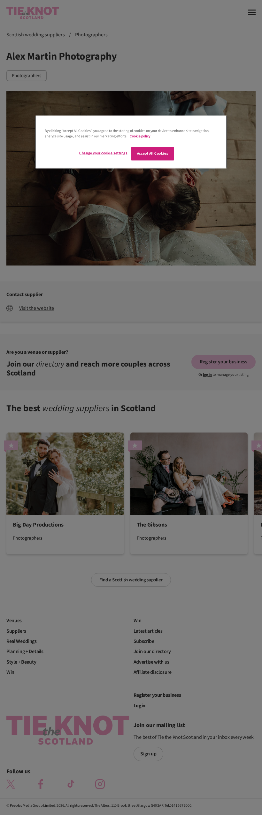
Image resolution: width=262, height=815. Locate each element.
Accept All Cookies (152, 153)
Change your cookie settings (103, 153)
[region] (131, 141)
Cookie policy (140, 136)
